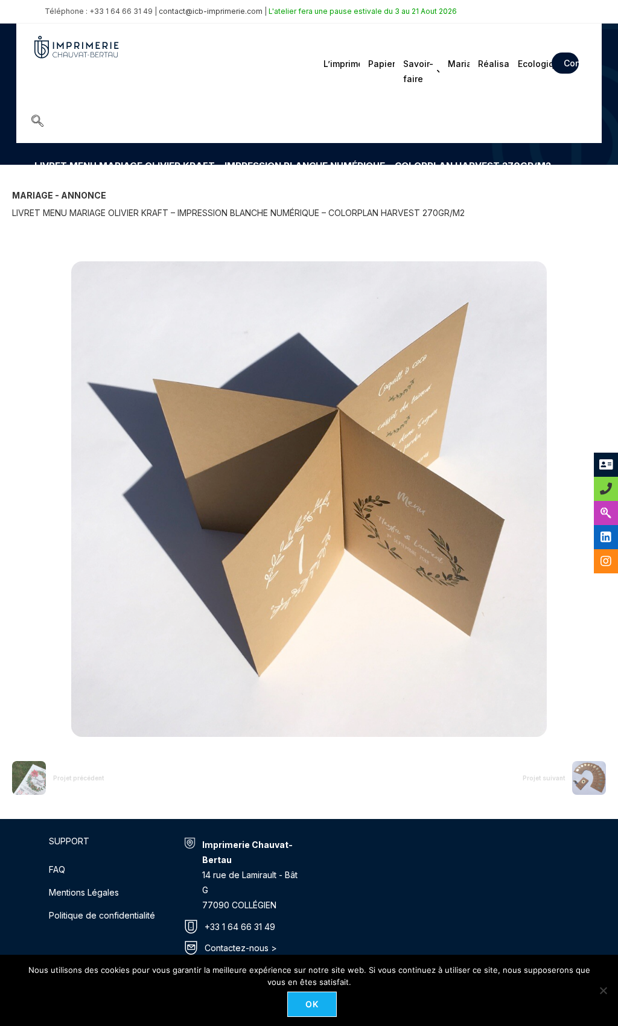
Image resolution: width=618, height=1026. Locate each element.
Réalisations (493, 64)
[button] (37, 122)
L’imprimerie (340, 64)
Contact (571, 63)
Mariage (458, 64)
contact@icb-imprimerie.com (211, 11)
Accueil (47, 183)
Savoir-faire (418, 71)
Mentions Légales (84, 892)
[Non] (603, 990)
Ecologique (531, 64)
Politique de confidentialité (102, 915)
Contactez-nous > (241, 948)
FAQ (57, 869)
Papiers (380, 64)
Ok (312, 1004)
